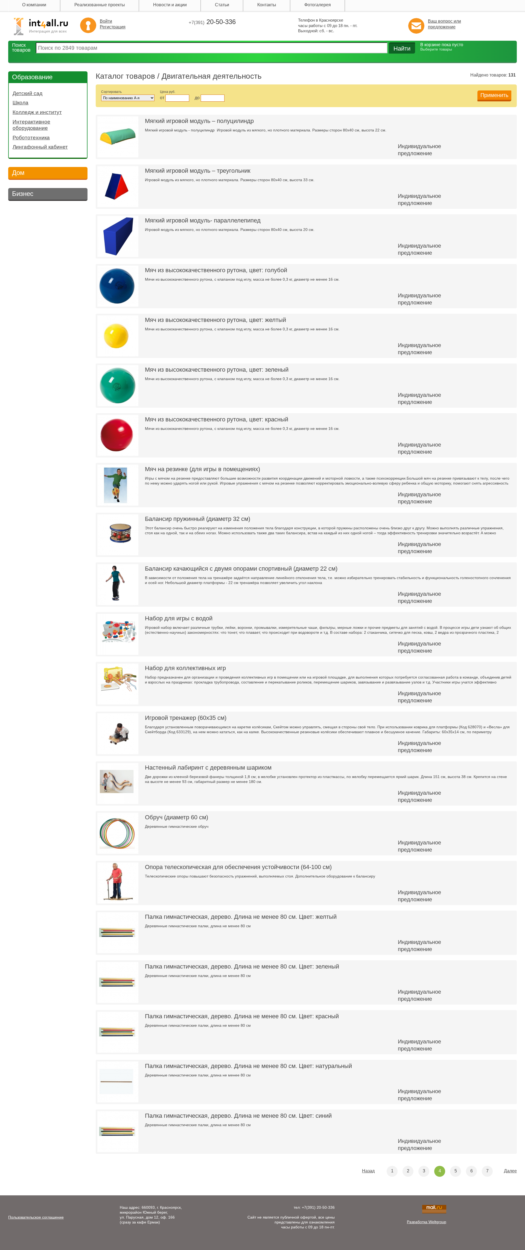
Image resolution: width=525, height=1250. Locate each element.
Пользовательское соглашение (36, 1217)
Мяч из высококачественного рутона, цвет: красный (216, 419)
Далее (510, 1171)
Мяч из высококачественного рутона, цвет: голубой (216, 270)
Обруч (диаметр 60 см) (176, 817)
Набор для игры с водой (178, 618)
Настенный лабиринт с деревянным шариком (208, 767)
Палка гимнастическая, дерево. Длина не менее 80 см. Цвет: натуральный (248, 1066)
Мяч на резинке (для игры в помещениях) (202, 469)
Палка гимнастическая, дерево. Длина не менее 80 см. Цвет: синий (238, 1115)
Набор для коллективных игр (185, 668)
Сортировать (111, 92)
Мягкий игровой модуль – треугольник (197, 170)
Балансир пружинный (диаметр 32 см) (197, 518)
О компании (34, 4)
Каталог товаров (125, 76)
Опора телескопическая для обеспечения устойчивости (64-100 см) (238, 867)
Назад (368, 1171)
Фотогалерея (317, 4)
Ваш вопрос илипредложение (444, 24)
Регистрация (113, 27)
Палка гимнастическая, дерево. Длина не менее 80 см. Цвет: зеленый (242, 966)
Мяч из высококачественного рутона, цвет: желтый (215, 319)
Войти (106, 21)
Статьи (222, 4)
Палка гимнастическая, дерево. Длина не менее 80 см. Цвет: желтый (241, 916)
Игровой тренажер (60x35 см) (185, 717)
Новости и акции (170, 4)
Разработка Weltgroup (426, 1222)
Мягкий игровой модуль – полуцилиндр (199, 121)
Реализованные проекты (99, 4)
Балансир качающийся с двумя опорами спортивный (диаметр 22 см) (241, 568)
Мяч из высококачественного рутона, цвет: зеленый (216, 369)
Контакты (266, 4)
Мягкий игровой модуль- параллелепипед (203, 220)
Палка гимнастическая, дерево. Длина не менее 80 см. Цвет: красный (242, 1016)
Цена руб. (167, 92)
